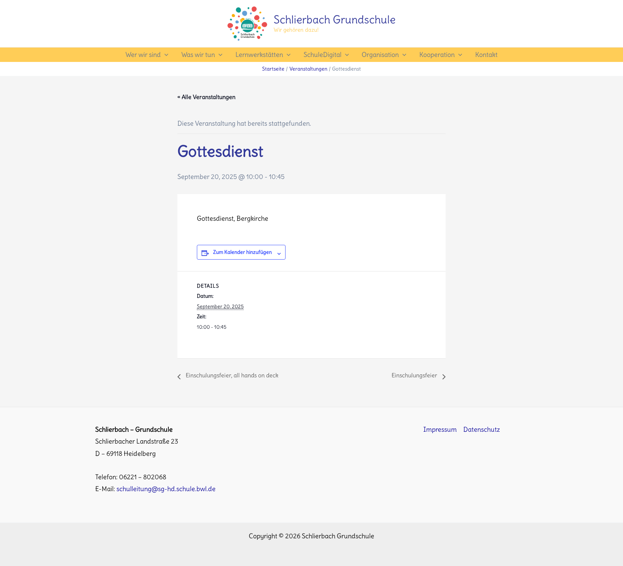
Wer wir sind (143, 54)
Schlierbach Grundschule (335, 19)
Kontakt (486, 54)
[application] (164, 55)
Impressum (440, 429)
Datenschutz (481, 429)
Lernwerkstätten (259, 54)
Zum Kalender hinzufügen (242, 252)
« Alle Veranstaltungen (206, 96)
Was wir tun (198, 54)
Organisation (380, 54)
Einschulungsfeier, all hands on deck (231, 375)
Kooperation (437, 54)
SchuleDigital (322, 54)
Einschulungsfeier (415, 375)
